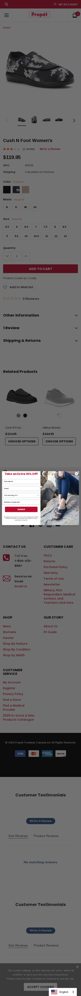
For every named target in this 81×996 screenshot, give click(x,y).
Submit (21, 509)
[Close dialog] (76, 473)
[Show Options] (38, 495)
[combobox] (63, 992)
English (63, 992)
